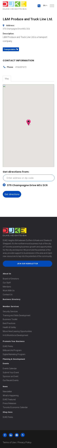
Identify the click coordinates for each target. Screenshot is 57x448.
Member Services (11, 306)
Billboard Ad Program (12, 350)
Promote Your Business (14, 341)
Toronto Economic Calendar (15, 407)
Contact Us (7, 294)
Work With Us (9, 290)
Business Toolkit (10, 319)
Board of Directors (11, 279)
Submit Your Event (11, 372)
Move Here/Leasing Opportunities (17, 331)
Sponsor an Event (10, 376)
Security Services (10, 311)
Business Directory (11, 299)
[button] (52, 5)
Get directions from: (16, 171)
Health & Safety (9, 327)
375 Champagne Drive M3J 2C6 (27, 185)
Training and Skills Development (16, 315)
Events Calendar (10, 368)
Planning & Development (14, 359)
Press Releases (9, 403)
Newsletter (7, 391)
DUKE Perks (8, 346)
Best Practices (9, 323)
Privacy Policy (24, 442)
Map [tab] (7, 79)
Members (7, 287)
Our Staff (7, 283)
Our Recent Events (11, 380)
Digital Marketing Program (14, 354)
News (5, 387)
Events (6, 364)
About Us (7, 274)
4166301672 (20, 67)
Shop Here (7, 412)
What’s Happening (11, 395)
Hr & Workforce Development (15, 335)
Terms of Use (9, 442)
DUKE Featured (9, 399)
